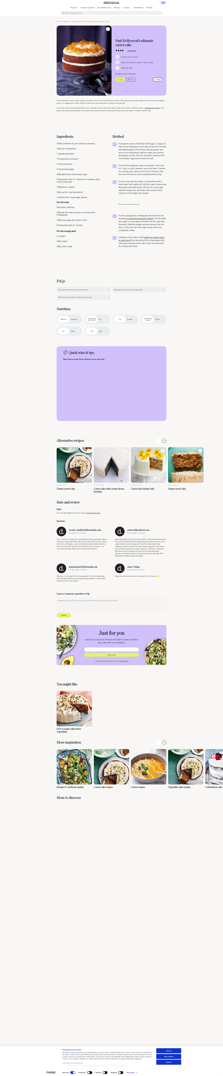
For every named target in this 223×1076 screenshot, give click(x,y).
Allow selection (168, 1056)
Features (117, 7)
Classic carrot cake (66, 489)
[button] (164, 441)
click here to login (93, 513)
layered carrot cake (152, 108)
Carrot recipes (138, 787)
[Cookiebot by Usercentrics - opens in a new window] (51, 1072)
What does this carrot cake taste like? (128, 289)
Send (158, 80)
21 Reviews (132, 50)
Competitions (138, 7)
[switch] (89, 1072)
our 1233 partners (73, 1052)
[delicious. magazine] (111, 2)
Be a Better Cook (104, 7)
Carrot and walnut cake (142, 489)
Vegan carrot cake (177, 489)
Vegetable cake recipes (179, 787)
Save (121, 80)
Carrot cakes (76, 21)
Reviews (149, 7)
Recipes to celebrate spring (70, 787)
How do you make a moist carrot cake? (73, 289)
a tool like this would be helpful (139, 218)
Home (59, 21)
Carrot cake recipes (103, 787)
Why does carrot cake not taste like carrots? (75, 297)
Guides (126, 7)
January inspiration (87, 7)
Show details (130, 1072)
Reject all (169, 1062)
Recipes (74, 7)
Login (163, 3)
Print (131, 80)
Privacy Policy (124, 661)
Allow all (168, 1051)
